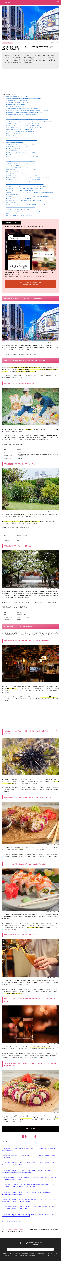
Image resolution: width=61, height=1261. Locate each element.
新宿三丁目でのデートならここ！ (13, 171)
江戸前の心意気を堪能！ (11, 202)
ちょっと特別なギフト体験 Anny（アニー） (47, 1253)
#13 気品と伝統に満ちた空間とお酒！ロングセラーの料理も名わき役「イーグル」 (25, 127)
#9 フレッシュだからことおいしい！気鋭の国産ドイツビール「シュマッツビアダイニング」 (27, 119)
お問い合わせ (25, 1253)
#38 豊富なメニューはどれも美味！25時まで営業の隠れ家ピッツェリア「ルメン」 (25, 188)
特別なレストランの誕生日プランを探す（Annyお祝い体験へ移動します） (30, 283)
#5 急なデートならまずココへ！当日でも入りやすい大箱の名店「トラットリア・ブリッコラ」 (27, 110)
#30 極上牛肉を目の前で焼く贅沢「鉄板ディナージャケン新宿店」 (21, 169)
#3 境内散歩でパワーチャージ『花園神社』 (16, 104)
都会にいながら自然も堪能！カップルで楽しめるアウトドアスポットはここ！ (23, 98)
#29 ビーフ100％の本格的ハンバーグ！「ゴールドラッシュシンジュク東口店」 (24, 167)
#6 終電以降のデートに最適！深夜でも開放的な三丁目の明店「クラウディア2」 (24, 112)
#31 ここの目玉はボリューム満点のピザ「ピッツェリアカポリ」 (21, 173)
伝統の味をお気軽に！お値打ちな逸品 (14, 142)
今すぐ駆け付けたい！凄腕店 (12, 165)
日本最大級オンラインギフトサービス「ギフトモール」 (42, 1255)
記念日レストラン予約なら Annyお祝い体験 (16, 1255)
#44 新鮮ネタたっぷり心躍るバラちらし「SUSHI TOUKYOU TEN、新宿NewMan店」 (26, 204)
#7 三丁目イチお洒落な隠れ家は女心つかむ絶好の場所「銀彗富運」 (21, 114)
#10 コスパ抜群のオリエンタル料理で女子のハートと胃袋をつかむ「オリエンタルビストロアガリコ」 (29, 121)
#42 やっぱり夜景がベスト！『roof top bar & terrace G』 (19, 198)
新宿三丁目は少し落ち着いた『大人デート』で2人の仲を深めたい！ (21, 96)
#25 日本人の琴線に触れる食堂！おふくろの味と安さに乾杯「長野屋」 (22, 156)
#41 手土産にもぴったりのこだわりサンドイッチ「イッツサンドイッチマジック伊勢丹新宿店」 (28, 196)
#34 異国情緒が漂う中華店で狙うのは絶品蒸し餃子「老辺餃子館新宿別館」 (23, 179)
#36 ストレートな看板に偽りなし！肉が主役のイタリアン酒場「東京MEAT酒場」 (25, 184)
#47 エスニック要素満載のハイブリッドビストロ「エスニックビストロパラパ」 (24, 211)
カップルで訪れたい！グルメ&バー (14, 194)
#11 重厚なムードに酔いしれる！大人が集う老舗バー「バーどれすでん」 (23, 123)
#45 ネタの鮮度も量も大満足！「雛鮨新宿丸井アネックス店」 (20, 206)
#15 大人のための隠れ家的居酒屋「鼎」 (15, 133)
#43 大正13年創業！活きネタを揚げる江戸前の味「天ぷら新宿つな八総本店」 (24, 200)
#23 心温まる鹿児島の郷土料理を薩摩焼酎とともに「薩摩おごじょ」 (22, 152)
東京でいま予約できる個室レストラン (12, 1221)
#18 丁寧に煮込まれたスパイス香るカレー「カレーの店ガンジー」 (21, 140)
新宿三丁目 (9, 43)
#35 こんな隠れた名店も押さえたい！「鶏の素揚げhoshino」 (20, 181)
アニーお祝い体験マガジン (8, 2)
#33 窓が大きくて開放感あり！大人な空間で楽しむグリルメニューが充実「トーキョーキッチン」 (28, 177)
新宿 (4, 43)
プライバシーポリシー (14, 1253)
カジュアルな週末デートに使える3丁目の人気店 (17, 106)
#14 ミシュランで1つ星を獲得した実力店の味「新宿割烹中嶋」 (20, 131)
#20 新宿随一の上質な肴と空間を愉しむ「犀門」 (17, 146)
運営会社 (5, 1253)
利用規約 (32, 1253)
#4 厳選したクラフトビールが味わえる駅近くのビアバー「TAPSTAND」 (22, 108)
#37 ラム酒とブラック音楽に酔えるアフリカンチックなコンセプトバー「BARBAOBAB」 (26, 186)
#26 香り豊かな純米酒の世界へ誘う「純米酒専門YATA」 (19, 158)
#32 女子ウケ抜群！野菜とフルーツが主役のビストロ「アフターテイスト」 (23, 175)
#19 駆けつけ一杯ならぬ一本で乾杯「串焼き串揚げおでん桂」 (20, 144)
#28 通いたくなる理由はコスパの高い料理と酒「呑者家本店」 (20, 163)
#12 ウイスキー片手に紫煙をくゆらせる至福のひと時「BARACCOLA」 (22, 125)
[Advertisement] (15, 82)
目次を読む (15, 94)
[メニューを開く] (57, 2)
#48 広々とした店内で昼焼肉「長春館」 (15, 213)
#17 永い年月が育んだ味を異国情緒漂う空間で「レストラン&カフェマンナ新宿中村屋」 (26, 137)
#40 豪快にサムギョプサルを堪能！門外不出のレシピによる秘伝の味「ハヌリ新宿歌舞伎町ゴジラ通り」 (30, 192)
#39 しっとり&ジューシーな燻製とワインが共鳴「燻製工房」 (20, 190)
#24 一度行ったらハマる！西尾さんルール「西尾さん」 (19, 154)
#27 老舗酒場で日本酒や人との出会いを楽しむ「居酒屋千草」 (20, 161)
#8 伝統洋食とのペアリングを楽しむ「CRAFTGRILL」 (19, 116)
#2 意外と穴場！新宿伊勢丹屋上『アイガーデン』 (17, 102)
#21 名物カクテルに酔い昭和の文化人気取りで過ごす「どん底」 (21, 148)
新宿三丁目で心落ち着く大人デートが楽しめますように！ (19, 215)
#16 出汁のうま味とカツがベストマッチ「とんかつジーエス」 (20, 135)
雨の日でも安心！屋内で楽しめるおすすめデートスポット (19, 129)
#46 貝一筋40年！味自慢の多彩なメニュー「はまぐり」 (19, 209)
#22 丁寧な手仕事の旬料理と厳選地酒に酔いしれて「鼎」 (19, 150)
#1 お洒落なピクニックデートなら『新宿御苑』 (17, 100)
